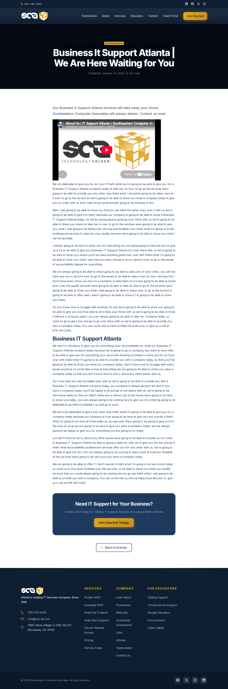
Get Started (195, 16)
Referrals (122, 612)
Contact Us (123, 655)
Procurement (156, 620)
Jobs (119, 632)
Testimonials (89, 16)
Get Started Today (114, 523)
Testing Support (158, 597)
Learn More (123, 597)
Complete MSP (93, 605)
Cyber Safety (156, 627)
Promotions (123, 605)
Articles (121, 640)
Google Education (159, 612)
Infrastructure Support (162, 605)
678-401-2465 (37, 612)
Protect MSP (92, 597)
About (105, 16)
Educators (137, 16)
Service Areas (93, 648)
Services (120, 16)
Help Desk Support (96, 620)
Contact (153, 16)
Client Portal (170, 16)
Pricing (88, 640)
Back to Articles (116, 547)
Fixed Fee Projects (95, 612)
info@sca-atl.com (39, 619)
